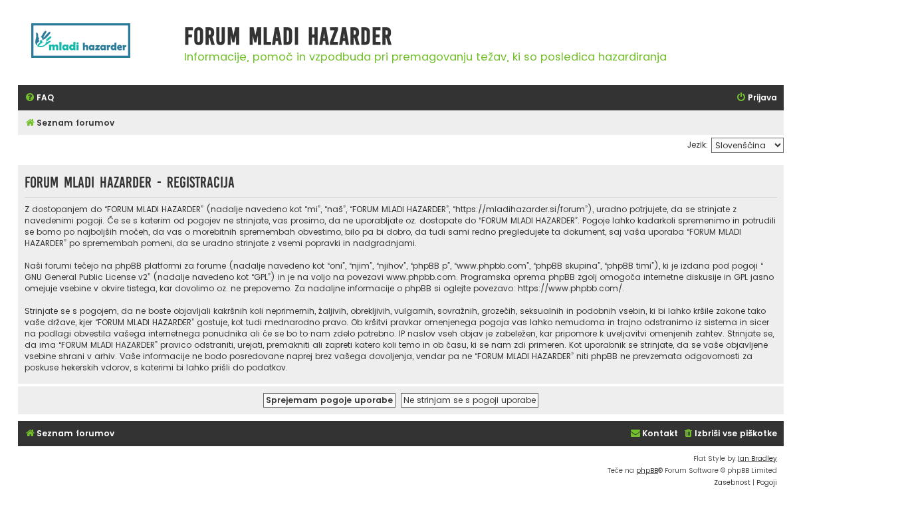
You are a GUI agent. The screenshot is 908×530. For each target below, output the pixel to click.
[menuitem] (39, 98)
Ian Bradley (757, 459)
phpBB (647, 470)
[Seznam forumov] (97, 47)
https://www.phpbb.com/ (570, 288)
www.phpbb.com (421, 277)
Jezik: (697, 144)
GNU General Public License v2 (86, 277)
